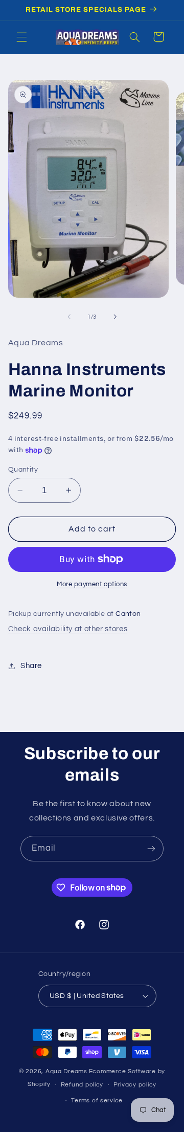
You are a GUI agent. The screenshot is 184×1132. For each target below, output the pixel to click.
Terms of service (97, 1100)
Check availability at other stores (67, 629)
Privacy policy (134, 1084)
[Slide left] (69, 317)
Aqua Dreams (66, 1071)
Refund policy (82, 1084)
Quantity (23, 469)
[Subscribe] (151, 848)
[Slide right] (115, 317)
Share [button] (31, 666)
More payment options (92, 584)
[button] (21, 37)
